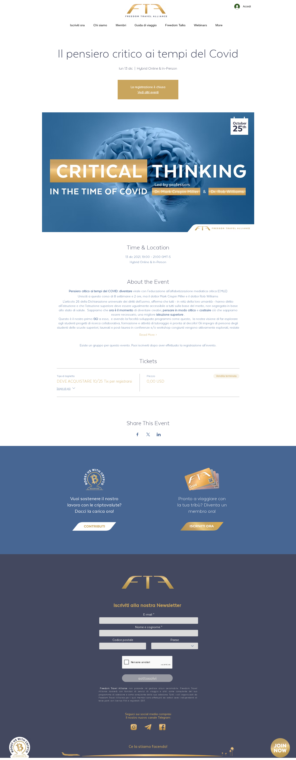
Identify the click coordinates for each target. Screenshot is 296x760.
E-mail (147, 614)
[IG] (133, 727)
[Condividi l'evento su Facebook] (137, 434)
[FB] (162, 727)
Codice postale (122, 640)
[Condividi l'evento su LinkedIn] (159, 434)
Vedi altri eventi (148, 92)
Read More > (148, 334)
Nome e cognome (147, 627)
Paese (175, 640)
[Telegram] (148, 727)
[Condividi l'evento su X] (148, 434)
